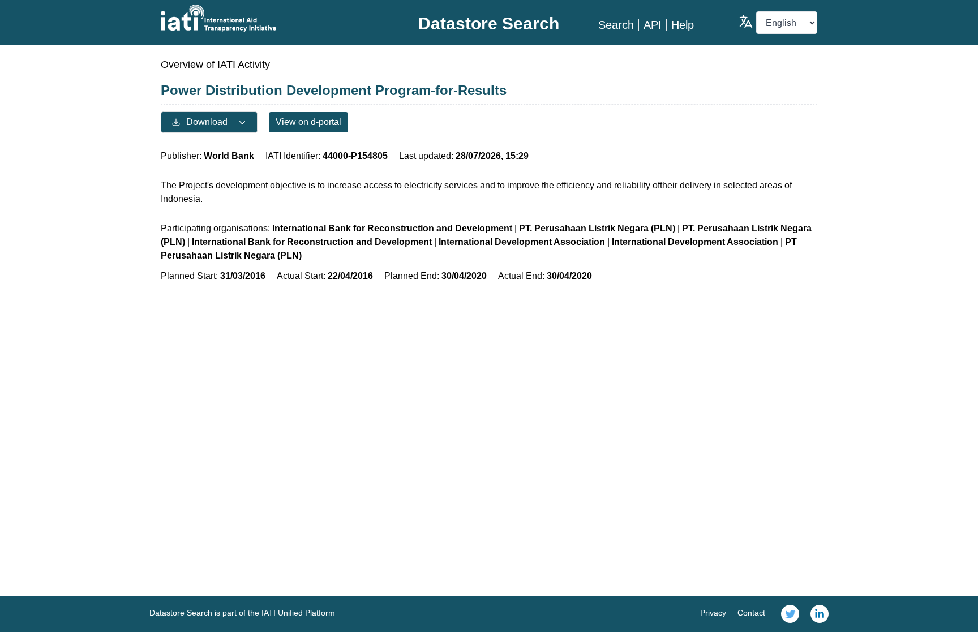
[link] (790, 614)
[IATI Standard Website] (270, 18)
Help (682, 25)
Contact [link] (751, 612)
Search (616, 25)
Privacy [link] (713, 612)
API (653, 25)
